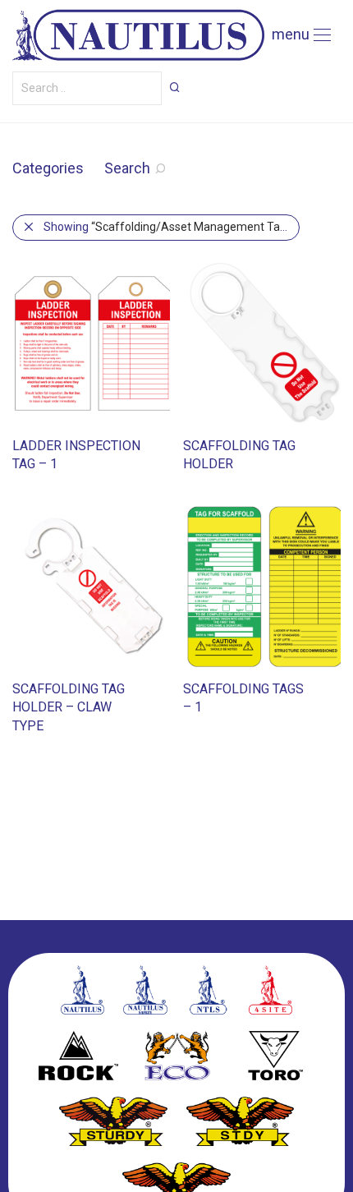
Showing (172, 226)
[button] (175, 87)
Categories (48, 168)
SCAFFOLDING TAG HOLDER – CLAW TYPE (68, 707)
